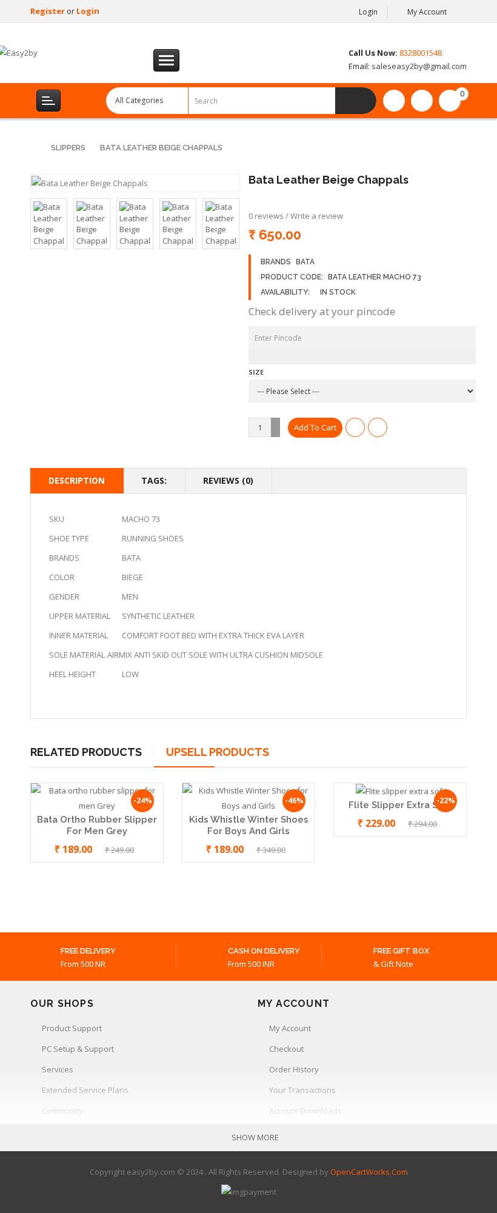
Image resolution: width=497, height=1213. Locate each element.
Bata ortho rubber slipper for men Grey (97, 825)
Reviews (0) (228, 480)
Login (87, 10)
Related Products (86, 752)
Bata (305, 262)
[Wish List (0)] (394, 101)
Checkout (286, 1048)
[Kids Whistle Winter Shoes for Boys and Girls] (248, 797)
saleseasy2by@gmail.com (418, 66)
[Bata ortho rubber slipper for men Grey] (97, 797)
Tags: (154, 480)
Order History (294, 1069)
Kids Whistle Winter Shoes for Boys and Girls (249, 825)
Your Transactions (302, 1089)
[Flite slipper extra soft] (400, 790)
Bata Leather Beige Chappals (161, 147)
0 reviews (266, 215)
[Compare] (422, 101)
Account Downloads (305, 1110)
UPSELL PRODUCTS (217, 752)
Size (256, 371)
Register (48, 10)
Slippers (68, 147)
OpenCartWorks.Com (369, 1171)
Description (76, 480)
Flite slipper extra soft (400, 805)
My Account (290, 1028)
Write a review (316, 215)
